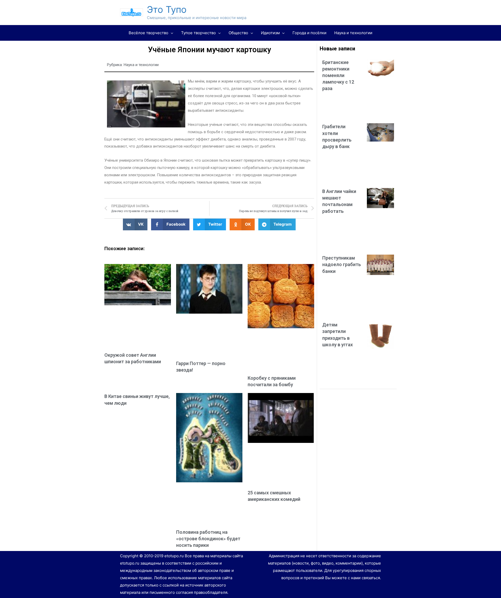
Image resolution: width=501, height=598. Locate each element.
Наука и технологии (141, 64)
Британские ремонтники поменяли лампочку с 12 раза (338, 75)
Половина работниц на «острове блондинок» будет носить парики (208, 538)
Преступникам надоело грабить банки (341, 264)
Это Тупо (167, 9)
